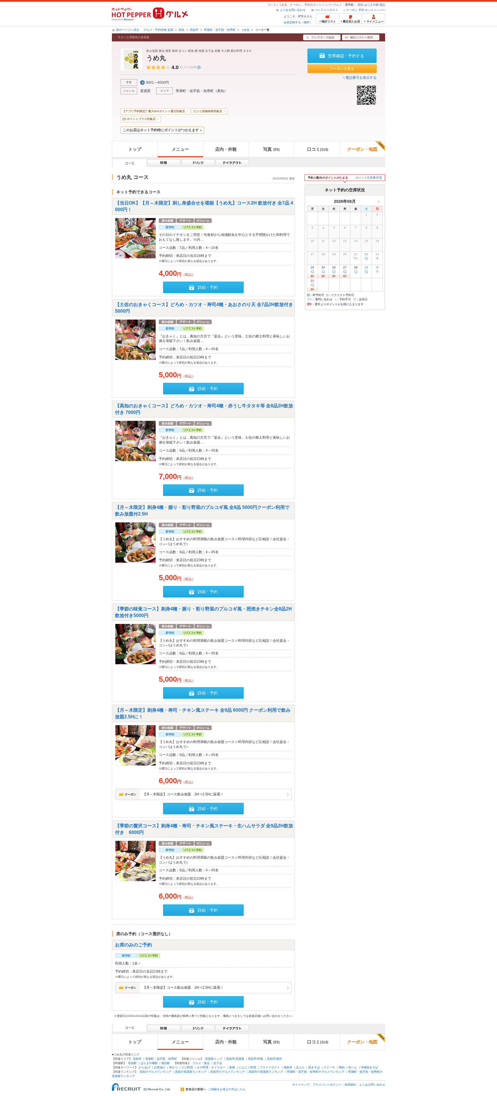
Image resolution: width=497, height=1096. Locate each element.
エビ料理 (187, 1067)
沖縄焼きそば (369, 1067)
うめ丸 (245, 29)
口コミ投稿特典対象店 (207, 111)
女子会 (217, 1063)
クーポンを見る (342, 69)
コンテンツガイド (326, 10)
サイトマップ (300, 1084)
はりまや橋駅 (149, 1063)
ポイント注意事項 (367, 177)
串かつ (173, 1067)
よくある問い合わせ (293, 10)
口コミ (317, 149)
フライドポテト (270, 1067)
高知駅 (132, 1063)
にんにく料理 (247, 1067)
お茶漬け (159, 1067)
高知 (360, 4)
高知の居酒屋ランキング (191, 1071)
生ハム (352, 1067)
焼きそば (314, 1067)
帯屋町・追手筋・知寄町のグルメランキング (315, 1071)
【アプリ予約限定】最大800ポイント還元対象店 (153, 111)
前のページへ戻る (127, 29)
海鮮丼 (288, 1067)
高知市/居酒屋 (235, 1058)
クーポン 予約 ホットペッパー (365, 10)
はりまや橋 (371, 4)
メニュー (180, 149)
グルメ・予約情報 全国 (158, 29)
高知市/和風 (255, 1058)
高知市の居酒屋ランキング (265, 1071)
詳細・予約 (208, 287)
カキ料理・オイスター (211, 1067)
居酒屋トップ (213, 1058)
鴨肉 (342, 1067)
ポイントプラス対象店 (141, 119)
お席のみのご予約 (133, 944)
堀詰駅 (165, 1063)
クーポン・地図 (362, 149)
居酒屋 (145, 91)
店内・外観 (226, 149)
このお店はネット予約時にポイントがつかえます (161, 130)
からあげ (144, 1067)
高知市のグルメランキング (227, 1071)
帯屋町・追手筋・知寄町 (220, 29)
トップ (134, 149)
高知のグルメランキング (155, 1071)
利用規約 (350, 1084)
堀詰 (382, 4)
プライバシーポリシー (327, 1084)
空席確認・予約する (346, 56)
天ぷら (300, 1067)
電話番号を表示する (360, 78)
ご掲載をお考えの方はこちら (227, 1089)
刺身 (232, 1067)
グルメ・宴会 (201, 1063)
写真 (271, 149)
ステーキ (329, 1067)
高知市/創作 (274, 1058)
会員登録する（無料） (298, 22)
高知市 (194, 29)
